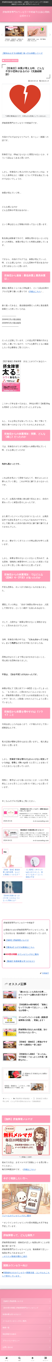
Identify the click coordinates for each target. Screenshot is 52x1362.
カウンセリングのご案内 (28, 954)
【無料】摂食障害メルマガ (17, 940)
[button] (47, 713)
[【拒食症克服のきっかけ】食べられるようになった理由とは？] (12, 887)
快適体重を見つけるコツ (12, 1314)
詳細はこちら (35, 291)
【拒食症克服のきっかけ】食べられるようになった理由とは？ (11, 898)
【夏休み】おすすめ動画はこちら (19, 947)
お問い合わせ (8, 1347)
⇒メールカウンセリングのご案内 (16, 1216)
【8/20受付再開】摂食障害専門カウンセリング (20, 1308)
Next (50, 35)
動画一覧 (6, 1328)
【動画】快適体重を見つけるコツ (20, 961)
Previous (2, 35)
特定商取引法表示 (9, 1334)
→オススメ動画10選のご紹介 (14, 1256)
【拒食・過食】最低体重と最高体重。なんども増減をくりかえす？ (11, 872)
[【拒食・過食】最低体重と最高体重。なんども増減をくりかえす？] (12, 861)
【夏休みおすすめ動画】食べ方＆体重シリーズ (22, 53)
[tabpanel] (14, 34)
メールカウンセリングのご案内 (14, 1321)
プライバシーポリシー (11, 1341)
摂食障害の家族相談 (11, 60)
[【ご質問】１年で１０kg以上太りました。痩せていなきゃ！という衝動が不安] (35, 861)
